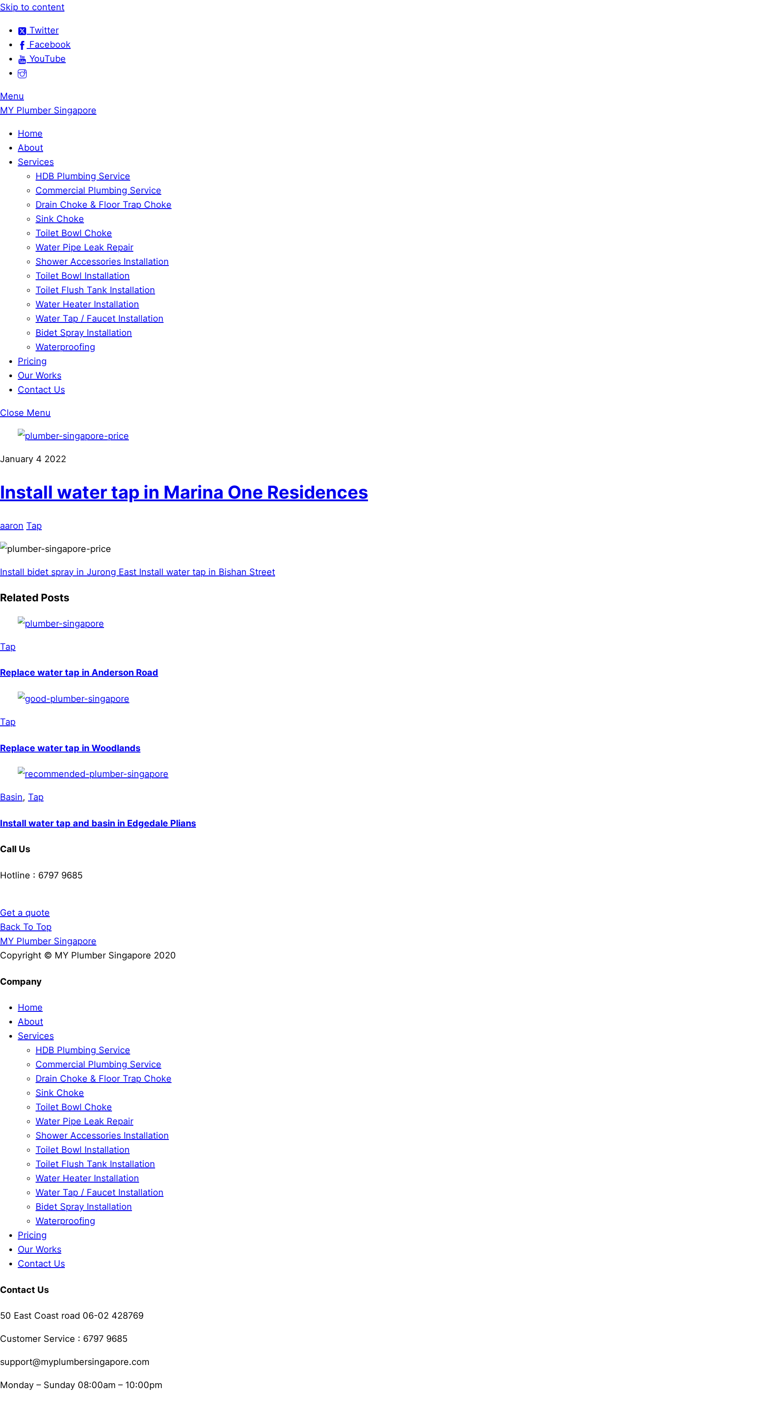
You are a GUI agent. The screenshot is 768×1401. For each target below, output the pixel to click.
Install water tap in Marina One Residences (184, 492)
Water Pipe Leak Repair (84, 247)
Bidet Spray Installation (84, 332)
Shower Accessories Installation (102, 261)
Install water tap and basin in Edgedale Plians (98, 823)
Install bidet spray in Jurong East (68, 572)
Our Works (39, 375)
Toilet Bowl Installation (83, 275)
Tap (34, 525)
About (30, 147)
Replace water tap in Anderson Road (79, 672)
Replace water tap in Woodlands (70, 748)
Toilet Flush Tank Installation (95, 290)
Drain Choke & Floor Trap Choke (104, 204)
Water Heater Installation (87, 304)
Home (30, 133)
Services (36, 162)
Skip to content (32, 7)
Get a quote (25, 912)
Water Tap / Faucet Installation (100, 318)
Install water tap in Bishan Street (205, 572)
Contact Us (41, 389)
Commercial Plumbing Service (98, 190)
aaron (12, 525)
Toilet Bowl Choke (74, 233)
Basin (11, 797)
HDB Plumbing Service (83, 176)
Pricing (32, 361)
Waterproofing (65, 347)
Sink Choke (60, 218)
